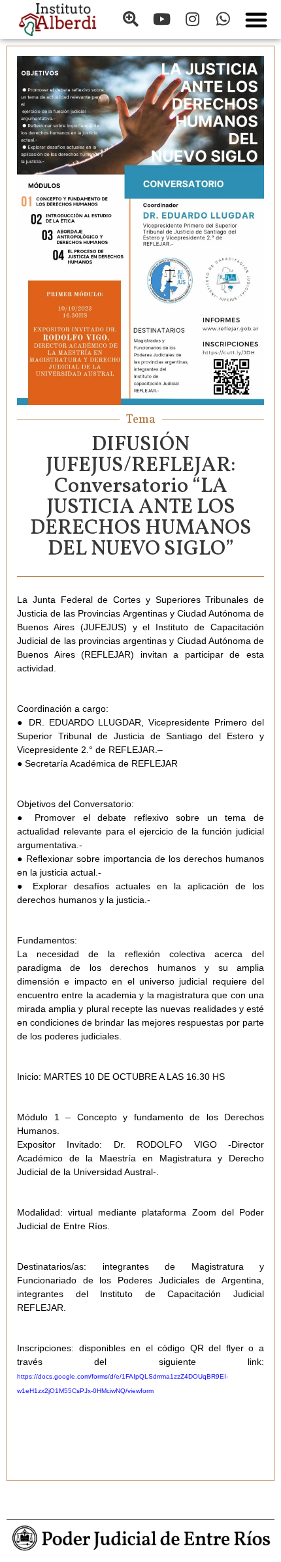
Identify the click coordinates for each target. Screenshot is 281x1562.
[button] (256, 19)
